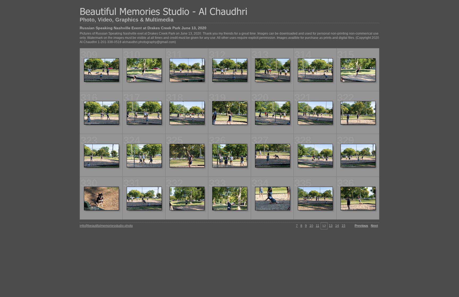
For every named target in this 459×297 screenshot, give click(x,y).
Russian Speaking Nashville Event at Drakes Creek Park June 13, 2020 (143, 28)
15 (343, 226)
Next (374, 226)
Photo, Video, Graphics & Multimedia (126, 20)
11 (317, 226)
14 (337, 226)
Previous (361, 226)
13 (331, 226)
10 (311, 226)
